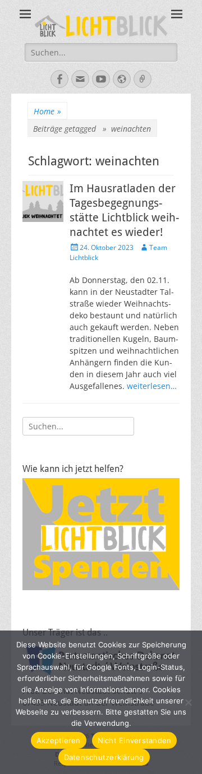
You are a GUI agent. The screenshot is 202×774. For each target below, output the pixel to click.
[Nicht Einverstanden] (188, 702)
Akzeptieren (58, 740)
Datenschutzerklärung (104, 757)
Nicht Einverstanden (135, 740)
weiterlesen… (152, 386)
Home (47, 111)
